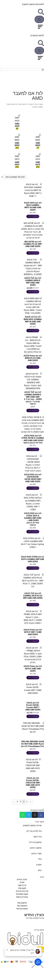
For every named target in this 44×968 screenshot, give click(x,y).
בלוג (40, 870)
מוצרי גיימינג (36, 853)
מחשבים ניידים (35, 842)
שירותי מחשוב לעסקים (32, 825)
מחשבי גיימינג (36, 848)
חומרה (30, 104)
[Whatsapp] (23, 815)
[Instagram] (35, 815)
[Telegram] (29, 815)
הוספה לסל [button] (33, 216)
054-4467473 (31, 922)
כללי (40, 859)
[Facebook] (41, 815)
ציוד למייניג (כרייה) (34, 831)
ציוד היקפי (37, 837)
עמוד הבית (38, 104)
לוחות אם (22, 104)
